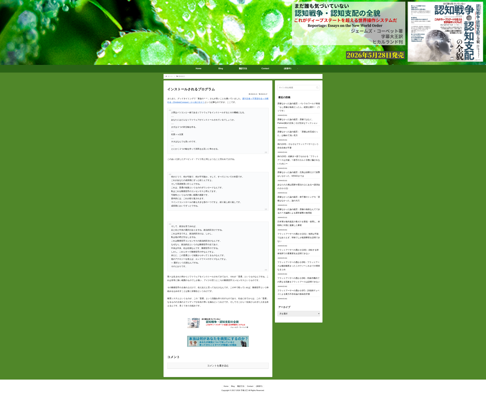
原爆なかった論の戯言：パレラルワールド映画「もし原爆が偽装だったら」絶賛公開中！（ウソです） (298, 107)
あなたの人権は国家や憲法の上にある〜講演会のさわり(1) (298, 186)
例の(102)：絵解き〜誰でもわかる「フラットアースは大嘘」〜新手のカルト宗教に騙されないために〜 (298, 160)
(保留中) (259, 386)
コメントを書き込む (218, 365)
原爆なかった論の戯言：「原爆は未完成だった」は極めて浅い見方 (297, 133)
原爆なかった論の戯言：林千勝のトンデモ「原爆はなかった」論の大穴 (298, 199)
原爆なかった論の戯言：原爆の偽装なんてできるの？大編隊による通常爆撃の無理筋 (298, 211)
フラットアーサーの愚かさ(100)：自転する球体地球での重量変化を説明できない (298, 252)
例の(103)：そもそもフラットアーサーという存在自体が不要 (298, 146)
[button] (317, 87)
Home (226, 386)
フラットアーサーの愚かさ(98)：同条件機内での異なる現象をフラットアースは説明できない (298, 280)
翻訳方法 (240, 386)
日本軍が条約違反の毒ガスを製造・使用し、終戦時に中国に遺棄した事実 (298, 223)
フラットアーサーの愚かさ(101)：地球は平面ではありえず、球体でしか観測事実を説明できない (298, 237)
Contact (250, 386)
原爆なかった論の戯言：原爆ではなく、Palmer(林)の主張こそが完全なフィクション (297, 121)
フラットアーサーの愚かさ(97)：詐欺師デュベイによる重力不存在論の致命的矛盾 (298, 292)
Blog (233, 386)
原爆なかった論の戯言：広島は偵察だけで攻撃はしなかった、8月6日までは (298, 174)
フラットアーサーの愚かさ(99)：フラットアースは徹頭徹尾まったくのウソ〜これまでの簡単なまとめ (298, 266)
